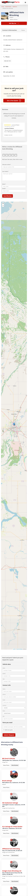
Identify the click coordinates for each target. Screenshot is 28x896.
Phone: (4, 694)
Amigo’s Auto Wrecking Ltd (11, 871)
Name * (4, 184)
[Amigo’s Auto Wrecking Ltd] (14, 865)
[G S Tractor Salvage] (14, 890)
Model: (4, 673)
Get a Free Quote (13, 100)
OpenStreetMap (19, 649)
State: (4, 710)
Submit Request (9, 735)
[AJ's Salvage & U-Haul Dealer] (14, 820)
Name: (4, 689)
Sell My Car (13, 23)
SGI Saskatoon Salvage (10, 803)
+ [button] (3, 203)
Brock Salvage (7, 781)
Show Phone (6, 765)
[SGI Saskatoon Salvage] (14, 796)
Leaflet (14, 649)
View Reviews (14, 765)
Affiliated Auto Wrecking (11, 849)
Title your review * (6, 164)
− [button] (3, 206)
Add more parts (8, 730)
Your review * (5, 171)
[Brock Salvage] (14, 774)
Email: (4, 700)
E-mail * (4, 188)
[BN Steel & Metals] (14, 752)
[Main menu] (25, 2)
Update (23, 30)
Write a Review (14, 19)
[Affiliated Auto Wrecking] (14, 842)
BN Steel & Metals (8, 758)
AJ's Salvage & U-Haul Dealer (12, 827)
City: (3, 716)
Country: (4, 705)
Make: (4, 668)
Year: (4, 679)
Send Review (7, 196)
